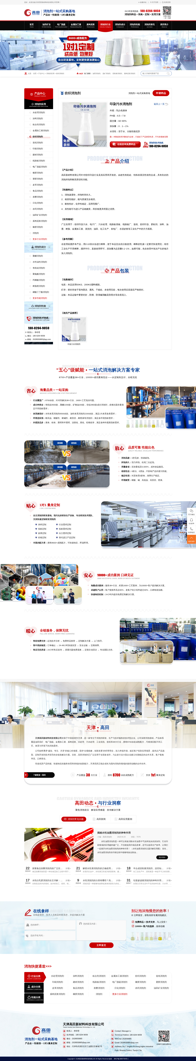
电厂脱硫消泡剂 (40, 167)
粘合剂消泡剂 (39, 124)
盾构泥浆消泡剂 (129, 73)
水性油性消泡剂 (40, 262)
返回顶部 (191, 541)
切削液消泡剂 (117, 73)
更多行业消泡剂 (40, 239)
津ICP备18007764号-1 (121, 1059)
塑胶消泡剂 (38, 179)
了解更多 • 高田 (39, 775)
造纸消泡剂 (38, 142)
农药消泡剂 (38, 209)
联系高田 (167, 2)
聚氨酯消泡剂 (39, 274)
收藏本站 (143, 2)
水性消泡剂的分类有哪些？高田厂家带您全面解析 (106, 880)
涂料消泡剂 (38, 118)
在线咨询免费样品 (126, 144)
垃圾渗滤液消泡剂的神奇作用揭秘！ (150, 880)
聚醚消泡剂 (38, 256)
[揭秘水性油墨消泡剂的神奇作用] (58, 853)
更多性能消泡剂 (40, 298)
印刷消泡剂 (38, 149)
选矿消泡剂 (106, 73)
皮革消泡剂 (38, 185)
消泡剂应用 (50, 73)
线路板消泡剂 (39, 161)
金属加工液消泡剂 (41, 130)
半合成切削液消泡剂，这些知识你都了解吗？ (154, 868)
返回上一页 (159, 104)
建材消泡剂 (38, 155)
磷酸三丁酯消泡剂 (41, 292)
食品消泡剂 (38, 191)
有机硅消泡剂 (39, 268)
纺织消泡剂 (60, 73)
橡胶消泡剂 (38, 173)
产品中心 (41, 73)
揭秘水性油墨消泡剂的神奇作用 (114, 832)
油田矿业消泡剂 (40, 215)
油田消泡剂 (96, 73)
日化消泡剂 (38, 203)
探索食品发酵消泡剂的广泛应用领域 (49, 868)
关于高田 (155, 2)
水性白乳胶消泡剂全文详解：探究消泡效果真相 (55, 880)
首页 (34, 73)
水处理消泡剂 (39, 112)
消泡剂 (36, 233)
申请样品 (161, 93)
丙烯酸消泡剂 (39, 280)
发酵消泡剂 (38, 197)
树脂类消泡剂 (39, 286)
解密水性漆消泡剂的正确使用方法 (99, 868)
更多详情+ (162, 857)
